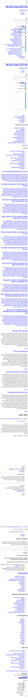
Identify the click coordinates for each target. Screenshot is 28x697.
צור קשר (22, 58)
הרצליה (22, 628)
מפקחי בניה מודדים (20, 132)
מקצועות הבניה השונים (19, 134)
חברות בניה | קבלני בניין (19, 133)
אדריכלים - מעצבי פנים (19, 127)
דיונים (21, 418)
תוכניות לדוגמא (21, 118)
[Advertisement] (14, 99)
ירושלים (22, 620)
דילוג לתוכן (25, 676)
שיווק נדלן (22, 166)
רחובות (22, 624)
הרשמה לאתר (21, 583)
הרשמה (22, 14)
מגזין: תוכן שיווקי (20, 589)
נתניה (23, 633)
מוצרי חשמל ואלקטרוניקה (15, 39)
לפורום (25, 348)
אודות (23, 70)
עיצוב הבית (21, 161)
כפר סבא (22, 632)
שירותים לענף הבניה (19, 138)
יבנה (23, 644)
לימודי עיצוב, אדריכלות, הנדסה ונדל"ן (12, 44)
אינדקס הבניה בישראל (19, 116)
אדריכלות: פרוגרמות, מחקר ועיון (14, 48)
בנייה (23, 152)
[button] (22, 677)
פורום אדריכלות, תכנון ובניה (12, 418)
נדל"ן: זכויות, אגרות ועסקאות (14, 52)
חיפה (23, 629)
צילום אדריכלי (21, 164)
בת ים (23, 639)
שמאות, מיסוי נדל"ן (20, 577)
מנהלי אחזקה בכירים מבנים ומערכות (16, 580)
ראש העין (22, 643)
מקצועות (22, 129)
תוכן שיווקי (19, 55)
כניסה (2, 564)
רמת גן (22, 625)
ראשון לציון (21, 622)
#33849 (11, 469)
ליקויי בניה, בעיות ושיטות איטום (17, 579)
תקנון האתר (21, 591)
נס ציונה (22, 641)
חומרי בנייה (21, 156)
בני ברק (22, 636)
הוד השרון (22, 635)
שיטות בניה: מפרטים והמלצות (14, 54)
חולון (23, 626)
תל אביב (22, 618)
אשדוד (22, 630)
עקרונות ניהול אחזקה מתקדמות (17, 163)
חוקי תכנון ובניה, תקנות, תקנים (14, 51)
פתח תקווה (21, 621)
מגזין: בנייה (22, 588)
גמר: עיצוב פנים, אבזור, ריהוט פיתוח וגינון (15, 155)
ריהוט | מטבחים (20, 140)
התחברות (22, 12)
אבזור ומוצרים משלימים (19, 141)
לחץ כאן (17, 567)
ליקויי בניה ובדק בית (19, 159)
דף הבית (25, 418)
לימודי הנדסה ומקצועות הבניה (14, 45)
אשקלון (22, 640)
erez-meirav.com (20, 491)
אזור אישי (22, 581)
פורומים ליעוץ (21, 56)
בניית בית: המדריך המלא (18, 153)
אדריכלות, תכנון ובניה (19, 576)
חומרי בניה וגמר (20, 136)
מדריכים (22, 119)
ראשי (23, 115)
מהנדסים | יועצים (20, 130)
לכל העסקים (24, 145)
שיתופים (22, 122)
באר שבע (22, 637)
